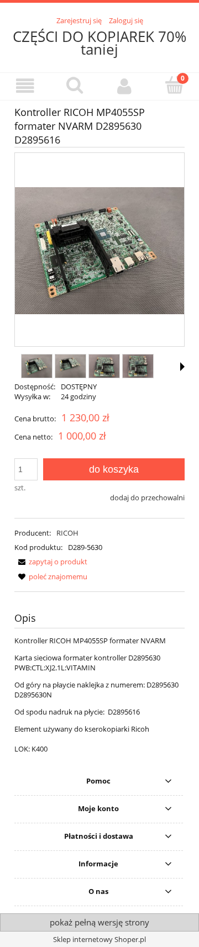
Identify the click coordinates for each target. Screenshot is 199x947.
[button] (25, 86)
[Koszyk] (174, 85)
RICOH (67, 533)
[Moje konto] (124, 86)
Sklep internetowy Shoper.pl (99, 939)
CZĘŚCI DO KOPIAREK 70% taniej (99, 43)
